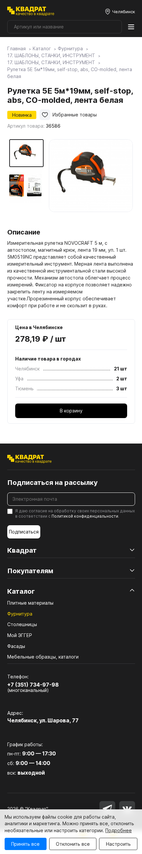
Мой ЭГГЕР (19, 635)
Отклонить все (73, 844)
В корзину (71, 410)
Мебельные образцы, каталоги (43, 657)
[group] (91, 181)
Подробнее (118, 830)
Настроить (118, 844)
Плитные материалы (30, 603)
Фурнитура (19, 614)
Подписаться (24, 531)
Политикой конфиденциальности (85, 516)
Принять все (25, 844)
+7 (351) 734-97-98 (33, 685)
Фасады (16, 646)
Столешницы (22, 624)
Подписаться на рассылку (52, 483)
